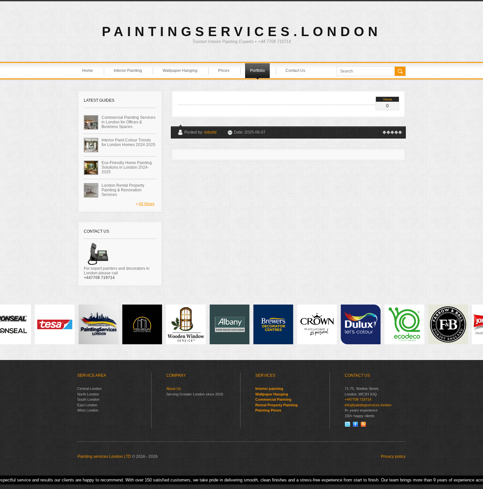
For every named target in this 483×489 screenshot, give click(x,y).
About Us (173, 389)
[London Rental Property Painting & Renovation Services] (91, 190)
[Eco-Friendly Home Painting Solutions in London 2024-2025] (91, 167)
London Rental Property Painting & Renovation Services (123, 190)
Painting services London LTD (104, 456)
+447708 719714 (358, 399)
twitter (347, 424)
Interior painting (269, 389)
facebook (355, 424)
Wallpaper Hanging (271, 394)
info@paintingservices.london (368, 405)
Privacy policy (393, 456)
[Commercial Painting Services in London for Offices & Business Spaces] (91, 122)
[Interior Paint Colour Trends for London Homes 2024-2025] (91, 145)
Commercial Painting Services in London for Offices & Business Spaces (128, 122)
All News (146, 204)
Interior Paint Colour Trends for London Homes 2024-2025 (128, 142)
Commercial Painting (273, 399)
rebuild (210, 132)
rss (363, 424)
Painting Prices (268, 410)
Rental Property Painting (276, 405)
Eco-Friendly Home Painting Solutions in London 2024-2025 (127, 167)
